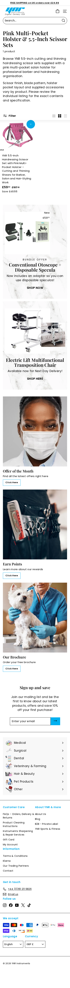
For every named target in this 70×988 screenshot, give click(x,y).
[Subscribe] (55, 721)
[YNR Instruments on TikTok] (29, 905)
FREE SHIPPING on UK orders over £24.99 (34, 2)
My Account (10, 844)
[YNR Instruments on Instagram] (4, 905)
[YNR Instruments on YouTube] (17, 905)
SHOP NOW (35, 288)
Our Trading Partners (16, 865)
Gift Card (8, 839)
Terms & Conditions (15, 856)
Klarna (7, 861)
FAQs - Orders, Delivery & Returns (18, 815)
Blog (37, 819)
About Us (40, 814)
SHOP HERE (35, 379)
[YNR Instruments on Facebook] (11, 905)
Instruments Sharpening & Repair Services (18, 832)
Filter (12, 116)
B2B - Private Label (46, 824)
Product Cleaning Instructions (13, 824)
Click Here (11, 482)
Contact (8, 870)
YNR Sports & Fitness (47, 829)
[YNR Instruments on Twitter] (23, 905)
